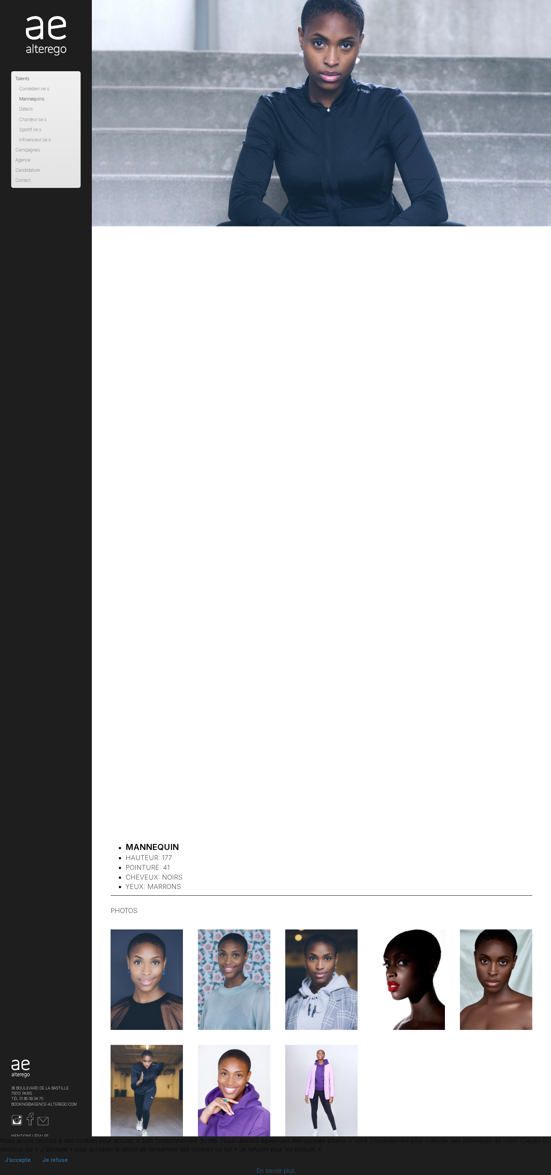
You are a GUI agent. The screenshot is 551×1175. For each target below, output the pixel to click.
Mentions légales (29, 1136)
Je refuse (55, 1160)
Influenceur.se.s (35, 139)
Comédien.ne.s (34, 88)
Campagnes (27, 150)
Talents (22, 78)
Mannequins (32, 99)
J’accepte (18, 1160)
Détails (26, 109)
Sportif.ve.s (30, 129)
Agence (22, 160)
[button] (147, 979)
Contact (22, 180)
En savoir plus (275, 1170)
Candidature (27, 170)
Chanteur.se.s (33, 119)
